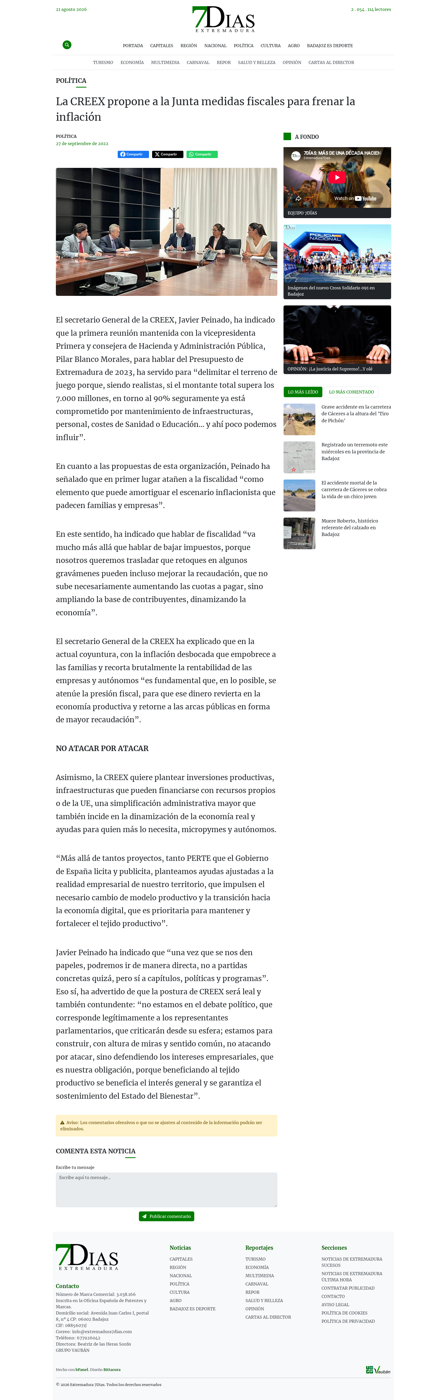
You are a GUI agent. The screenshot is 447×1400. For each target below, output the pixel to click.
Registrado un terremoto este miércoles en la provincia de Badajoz (355, 451)
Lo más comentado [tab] (351, 392)
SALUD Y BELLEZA (256, 62)
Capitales (161, 45)
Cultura (271, 45)
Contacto (333, 1296)
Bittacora (112, 1369)
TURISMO (103, 62)
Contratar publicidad (348, 1288)
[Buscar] (67, 44)
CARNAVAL (198, 62)
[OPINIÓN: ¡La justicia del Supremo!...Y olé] (337, 334)
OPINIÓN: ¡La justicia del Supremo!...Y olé (330, 369)
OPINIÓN (292, 62)
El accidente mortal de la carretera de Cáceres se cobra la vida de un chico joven (354, 489)
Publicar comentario (169, 1216)
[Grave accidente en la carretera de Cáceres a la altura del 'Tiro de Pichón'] (299, 419)
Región (189, 45)
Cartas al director (331, 62)
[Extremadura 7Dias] (223, 19)
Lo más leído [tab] (303, 392)
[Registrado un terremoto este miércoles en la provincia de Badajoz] (299, 457)
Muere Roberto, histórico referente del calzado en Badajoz (350, 528)
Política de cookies (345, 1313)
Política (244, 45)
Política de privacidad (348, 1321)
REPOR (224, 62)
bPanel (82, 1369)
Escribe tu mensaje (75, 1167)
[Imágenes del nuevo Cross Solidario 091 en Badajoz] (337, 253)
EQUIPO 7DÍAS (302, 213)
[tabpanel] (337, 480)
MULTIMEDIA (165, 62)
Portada (133, 45)
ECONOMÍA (132, 62)
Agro (294, 45)
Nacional (215, 45)
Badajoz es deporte (330, 45)
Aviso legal (335, 1304)
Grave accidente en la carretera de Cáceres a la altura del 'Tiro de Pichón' (356, 414)
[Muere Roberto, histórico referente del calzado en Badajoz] (299, 533)
